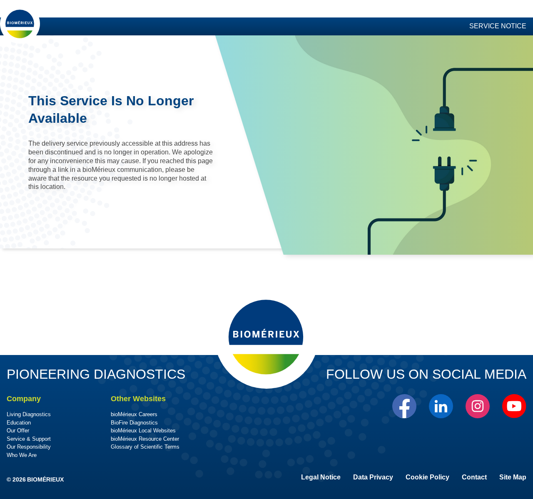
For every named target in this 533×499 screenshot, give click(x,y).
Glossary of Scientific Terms (145, 447)
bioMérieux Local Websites (143, 430)
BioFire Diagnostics (134, 423)
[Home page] (20, 24)
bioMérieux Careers (134, 414)
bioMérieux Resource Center (145, 439)
